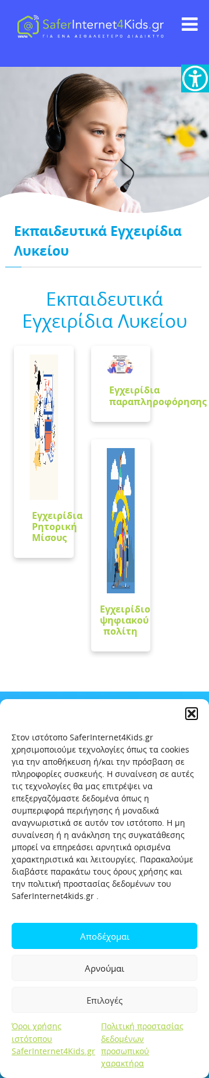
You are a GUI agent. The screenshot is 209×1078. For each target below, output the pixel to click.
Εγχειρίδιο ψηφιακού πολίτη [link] (125, 620)
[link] (195, 78)
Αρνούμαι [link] (104, 968)
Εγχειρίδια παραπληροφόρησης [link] (158, 395)
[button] (191, 713)
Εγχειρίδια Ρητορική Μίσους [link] (57, 526)
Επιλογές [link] (104, 1000)
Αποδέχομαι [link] (104, 936)
